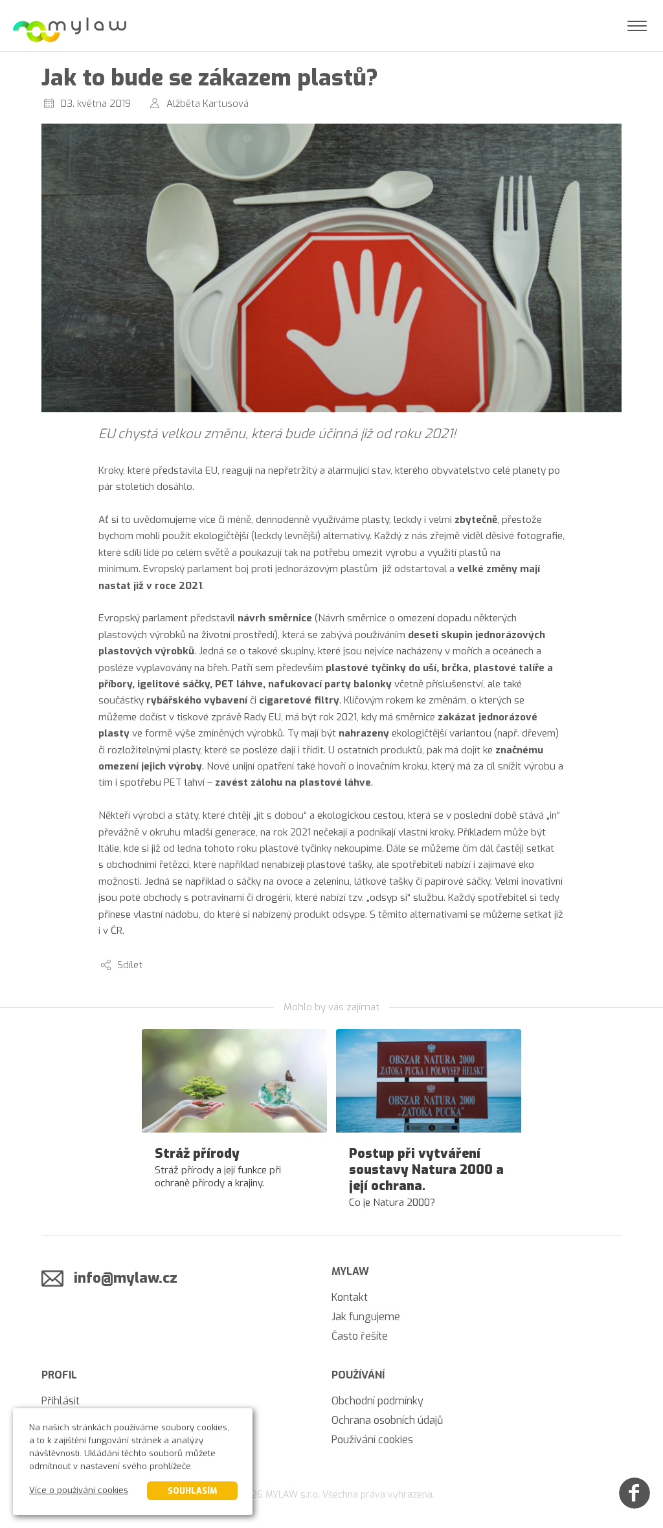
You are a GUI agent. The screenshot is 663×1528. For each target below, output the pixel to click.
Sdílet (129, 964)
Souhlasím (192, 1490)
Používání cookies (372, 1439)
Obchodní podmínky (377, 1401)
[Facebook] (634, 1493)
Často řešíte (360, 1336)
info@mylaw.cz (125, 1277)
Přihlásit (60, 1401)
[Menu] (637, 26)
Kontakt (350, 1297)
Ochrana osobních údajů (387, 1420)
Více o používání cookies (78, 1490)
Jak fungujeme (366, 1316)
